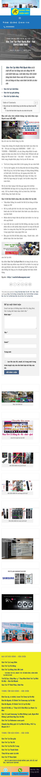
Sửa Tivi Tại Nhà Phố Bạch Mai (18, 67)
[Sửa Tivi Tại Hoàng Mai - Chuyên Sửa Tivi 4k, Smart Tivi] (20, 11)
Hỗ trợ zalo (5, 774)
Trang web (7, 352)
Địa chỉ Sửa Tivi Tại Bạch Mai (25, 296)
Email (6, 342)
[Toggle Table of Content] (34, 103)
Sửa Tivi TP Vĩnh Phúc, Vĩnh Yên (12, 685)
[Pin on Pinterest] (26, 284)
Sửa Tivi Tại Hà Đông (9, 666)
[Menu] (20, 18)
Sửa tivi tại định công (11, 96)
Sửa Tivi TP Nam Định (9, 757)
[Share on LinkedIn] (30, 284)
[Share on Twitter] (18, 284)
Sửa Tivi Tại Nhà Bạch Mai (10, 296)
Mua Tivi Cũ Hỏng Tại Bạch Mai (15, 294)
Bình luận (8, 314)
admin (29, 50)
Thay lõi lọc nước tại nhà (10, 753)
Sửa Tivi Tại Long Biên (9, 662)
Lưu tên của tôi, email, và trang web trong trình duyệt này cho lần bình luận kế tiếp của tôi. (20, 365)
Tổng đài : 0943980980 (20, 774)
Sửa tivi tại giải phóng (11, 92)
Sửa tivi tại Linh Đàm (11, 89)
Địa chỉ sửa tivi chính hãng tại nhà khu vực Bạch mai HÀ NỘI (20, 107)
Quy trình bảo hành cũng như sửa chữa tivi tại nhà (19, 111)
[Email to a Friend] (22, 284)
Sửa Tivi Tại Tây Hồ (8, 742)
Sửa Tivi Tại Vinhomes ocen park (13, 720)
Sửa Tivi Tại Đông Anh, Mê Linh (12, 669)
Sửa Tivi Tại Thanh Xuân (10, 749)
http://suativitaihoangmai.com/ (18, 277)
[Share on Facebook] (15, 284)
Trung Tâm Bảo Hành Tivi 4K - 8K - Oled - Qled (20, 39)
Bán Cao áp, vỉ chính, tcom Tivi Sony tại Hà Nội (18, 696)
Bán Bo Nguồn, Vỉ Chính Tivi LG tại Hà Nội (16, 704)
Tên (6, 332)
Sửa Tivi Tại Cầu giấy (9, 738)
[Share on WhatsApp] (11, 284)
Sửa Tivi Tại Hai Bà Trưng (10, 746)
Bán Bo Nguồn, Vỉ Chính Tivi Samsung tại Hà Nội (18, 700)
